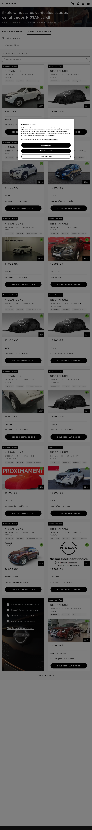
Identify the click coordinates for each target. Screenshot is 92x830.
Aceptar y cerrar (46, 145)
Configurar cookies (46, 156)
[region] (46, 139)
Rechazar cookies (46, 151)
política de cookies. (52, 139)
